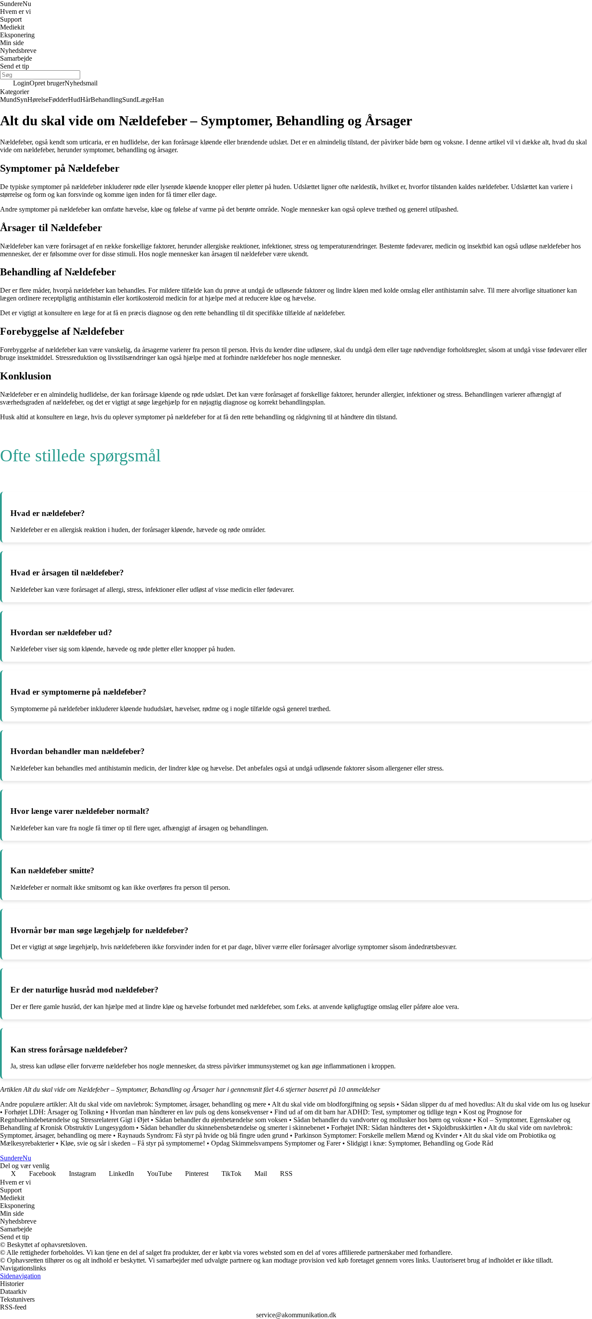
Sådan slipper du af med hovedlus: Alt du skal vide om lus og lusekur (495, 1104)
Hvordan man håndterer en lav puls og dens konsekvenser (189, 1112)
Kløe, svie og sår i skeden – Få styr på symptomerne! (132, 1143)
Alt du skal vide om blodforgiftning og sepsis (333, 1104)
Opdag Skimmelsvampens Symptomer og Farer (276, 1143)
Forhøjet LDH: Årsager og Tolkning (54, 1112)
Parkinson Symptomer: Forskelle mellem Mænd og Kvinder (376, 1135)
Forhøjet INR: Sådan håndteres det (378, 1127)
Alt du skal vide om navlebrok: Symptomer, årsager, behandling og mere (167, 1104)
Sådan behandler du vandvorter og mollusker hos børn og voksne (382, 1119)
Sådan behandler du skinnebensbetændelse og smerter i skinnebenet (232, 1127)
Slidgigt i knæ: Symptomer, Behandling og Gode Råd (420, 1143)
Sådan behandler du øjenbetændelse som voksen (221, 1119)
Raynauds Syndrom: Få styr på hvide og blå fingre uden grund (202, 1135)
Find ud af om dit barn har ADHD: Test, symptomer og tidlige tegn (365, 1112)
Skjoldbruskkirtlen (457, 1127)
